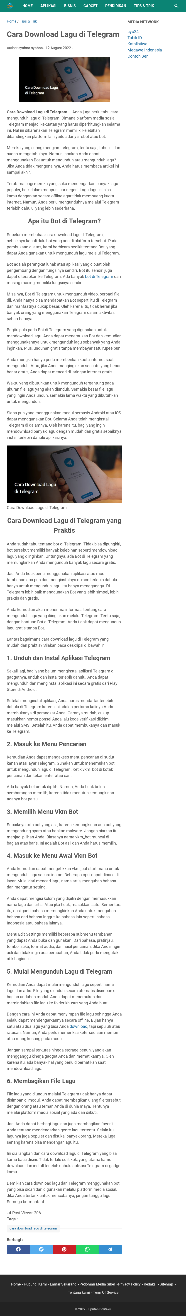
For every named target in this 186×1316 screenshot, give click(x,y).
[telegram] (110, 1249)
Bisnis (70, 6)
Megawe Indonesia (144, 50)
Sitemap (166, 1284)
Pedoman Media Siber (97, 1284)
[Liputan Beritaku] (10, 6)
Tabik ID (134, 37)
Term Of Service (105, 1292)
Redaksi (150, 1284)
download (78, 1026)
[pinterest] (64, 1249)
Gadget (90, 6)
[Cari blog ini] (176, 6)
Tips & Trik (144, 6)
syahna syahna (30, 48)
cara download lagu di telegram (33, 1228)
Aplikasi (48, 6)
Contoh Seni (138, 56)
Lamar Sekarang (63, 1284)
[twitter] (41, 1249)
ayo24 (133, 31)
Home (27, 6)
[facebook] (18, 1249)
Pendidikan (115, 6)
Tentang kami (79, 1292)
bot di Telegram (99, 276)
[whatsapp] (87, 1249)
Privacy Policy (129, 1284)
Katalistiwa (137, 43)
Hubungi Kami (35, 1284)
